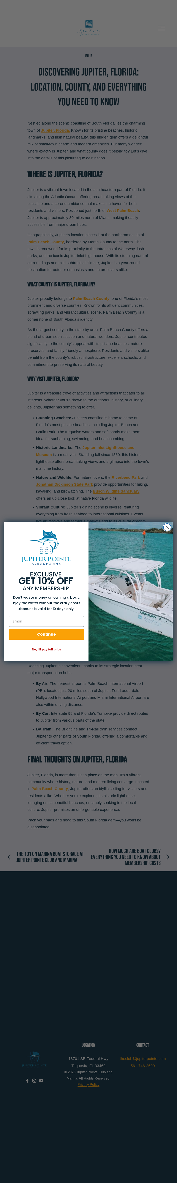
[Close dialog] (167, 527)
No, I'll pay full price (46, 649)
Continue (46, 634)
